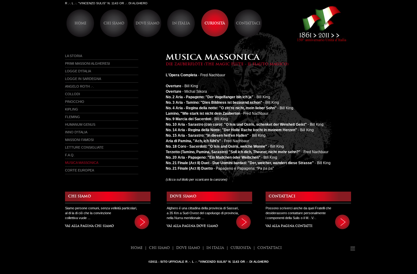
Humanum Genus (80, 124)
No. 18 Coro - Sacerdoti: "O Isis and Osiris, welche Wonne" (216, 146)
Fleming (72, 117)
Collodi (72, 94)
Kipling (71, 109)
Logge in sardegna (83, 79)
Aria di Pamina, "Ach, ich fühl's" (193, 141)
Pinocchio (74, 101)
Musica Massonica (81, 162)
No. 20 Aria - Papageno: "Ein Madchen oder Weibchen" (213, 157)
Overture (173, 91)
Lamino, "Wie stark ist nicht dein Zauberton (203, 113)
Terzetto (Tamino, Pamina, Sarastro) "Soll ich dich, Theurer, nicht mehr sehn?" (233, 152)
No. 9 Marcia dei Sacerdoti (188, 119)
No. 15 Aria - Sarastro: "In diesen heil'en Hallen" (207, 135)
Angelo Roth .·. (79, 86)
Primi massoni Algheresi (87, 63)
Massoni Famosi (79, 140)
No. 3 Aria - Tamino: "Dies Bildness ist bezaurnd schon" (214, 102)
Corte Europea (79, 170)
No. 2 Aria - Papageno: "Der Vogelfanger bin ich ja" (209, 97)
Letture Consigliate (84, 147)
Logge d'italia (78, 71)
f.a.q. (69, 155)
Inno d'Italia (76, 132)
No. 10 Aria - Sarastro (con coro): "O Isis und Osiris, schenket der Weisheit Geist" (236, 124)
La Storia (73, 56)
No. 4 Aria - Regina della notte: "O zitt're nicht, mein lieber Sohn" (221, 108)
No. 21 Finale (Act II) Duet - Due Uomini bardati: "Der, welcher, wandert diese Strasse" (240, 163)
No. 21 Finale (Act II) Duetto (189, 168)
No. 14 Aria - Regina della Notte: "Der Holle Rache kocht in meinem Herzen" (231, 130)
